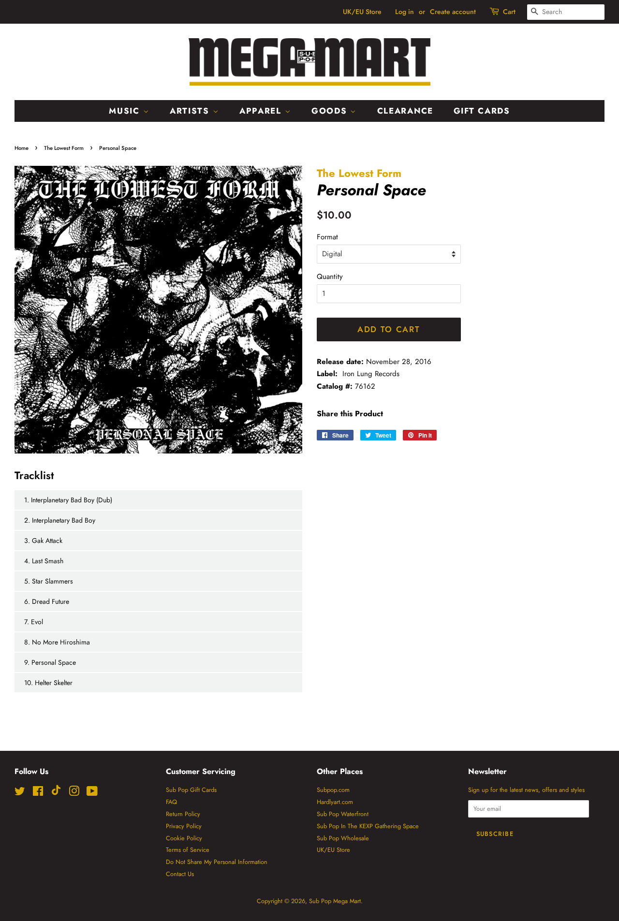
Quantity (330, 276)
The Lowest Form (64, 148)
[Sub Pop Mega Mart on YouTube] (92, 793)
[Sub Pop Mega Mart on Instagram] (74, 793)
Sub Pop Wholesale (343, 838)
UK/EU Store (362, 11)
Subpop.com (333, 789)
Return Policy (183, 814)
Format (327, 237)
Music (126, 111)
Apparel (262, 111)
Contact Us (180, 873)
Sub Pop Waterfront (342, 814)
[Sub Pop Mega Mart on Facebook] (38, 793)
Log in (404, 11)
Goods (330, 111)
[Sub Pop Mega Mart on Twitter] (20, 793)
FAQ (171, 801)
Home (22, 148)
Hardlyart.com (335, 801)
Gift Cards (482, 111)
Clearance (405, 111)
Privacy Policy (184, 826)
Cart (509, 11)
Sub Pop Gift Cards (191, 789)
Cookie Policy (184, 838)
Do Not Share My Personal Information (216, 861)
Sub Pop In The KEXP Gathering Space (368, 826)
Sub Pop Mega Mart (335, 901)
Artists (191, 111)
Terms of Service (187, 849)
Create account (453, 11)
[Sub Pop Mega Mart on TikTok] (56, 793)
